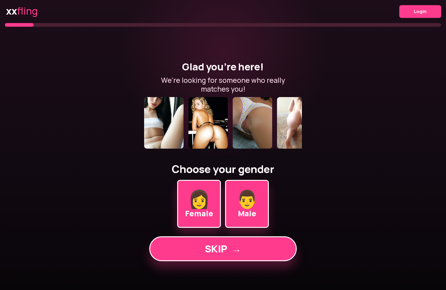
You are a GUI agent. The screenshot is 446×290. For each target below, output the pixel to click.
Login (420, 11)
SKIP (223, 248)
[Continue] (223, 123)
